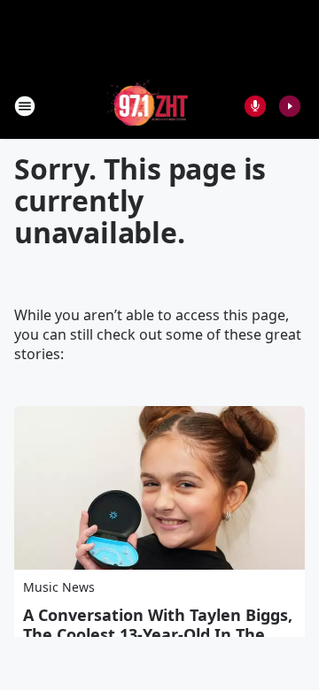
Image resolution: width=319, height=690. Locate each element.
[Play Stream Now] (289, 106)
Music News (59, 587)
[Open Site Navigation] (24, 106)
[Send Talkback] (255, 106)
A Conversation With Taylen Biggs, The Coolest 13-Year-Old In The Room (157, 634)
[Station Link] (147, 105)
